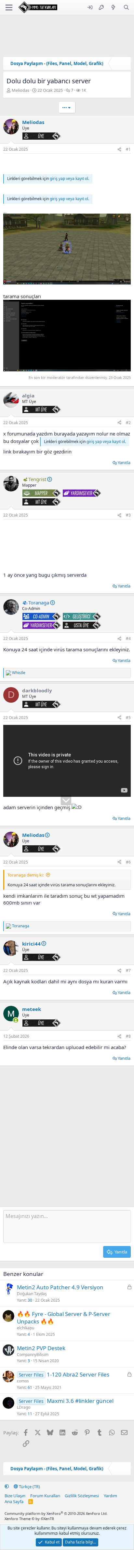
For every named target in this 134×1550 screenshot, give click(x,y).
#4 (128, 638)
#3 (128, 515)
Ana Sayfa (14, 1501)
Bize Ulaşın (15, 1496)
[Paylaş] (119, 149)
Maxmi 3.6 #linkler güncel (80, 1401)
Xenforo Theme (29, 1518)
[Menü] (9, 7)
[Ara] (126, 7)
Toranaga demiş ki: (25, 875)
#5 (128, 717)
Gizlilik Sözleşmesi (82, 1496)
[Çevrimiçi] (16, 1020)
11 (30, 1414)
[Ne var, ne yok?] (113, 7)
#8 (128, 1036)
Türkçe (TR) (29, 1486)
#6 (128, 862)
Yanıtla (124, 462)
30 (30, 1300)
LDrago (23, 1407)
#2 (128, 422)
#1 (128, 149)
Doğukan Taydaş (32, 1293)
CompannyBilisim (32, 1354)
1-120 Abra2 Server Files (78, 1374)
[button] (6, 1486)
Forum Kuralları (45, 1496)
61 (30, 1387)
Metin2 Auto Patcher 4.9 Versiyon (60, 1287)
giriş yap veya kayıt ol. (69, 178)
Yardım (110, 1496)
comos (23, 1381)
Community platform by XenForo (56, 1513)
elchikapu (25, 1328)
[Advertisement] (67, 545)
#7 (128, 970)
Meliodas (20, 90)
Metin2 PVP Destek (41, 1348)
